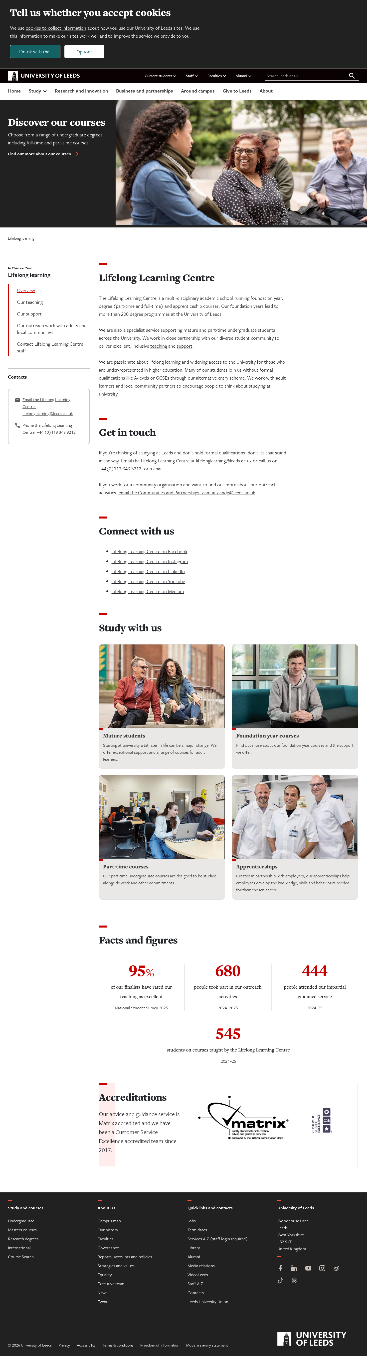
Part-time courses (126, 866)
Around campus (198, 90)
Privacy (64, 1345)
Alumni (241, 75)
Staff (189, 75)
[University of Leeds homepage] (44, 76)
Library (193, 1248)
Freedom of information (159, 1345)
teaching (158, 345)
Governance (108, 1248)
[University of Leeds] (318, 1339)
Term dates (197, 1230)
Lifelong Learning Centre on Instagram (150, 561)
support (184, 345)
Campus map (109, 1221)
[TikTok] (280, 1281)
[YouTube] (308, 1268)
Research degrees (23, 1239)
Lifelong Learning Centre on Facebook (149, 551)
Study (35, 90)
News (102, 1292)
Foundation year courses (267, 735)
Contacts (195, 1292)
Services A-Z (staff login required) (217, 1239)
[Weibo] (336, 1268)
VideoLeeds (197, 1274)
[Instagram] (322, 1268)
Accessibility (86, 1345)
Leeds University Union (207, 1301)
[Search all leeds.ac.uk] (352, 76)
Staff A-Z (195, 1283)
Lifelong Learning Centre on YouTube (148, 581)
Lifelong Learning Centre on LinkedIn (148, 571)
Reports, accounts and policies (125, 1256)
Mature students (124, 735)
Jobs (191, 1221)
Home (14, 90)
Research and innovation (81, 90)
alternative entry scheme (220, 377)
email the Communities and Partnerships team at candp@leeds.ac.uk (187, 492)
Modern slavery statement (207, 1345)
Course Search (21, 1256)
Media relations (201, 1265)
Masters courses (22, 1230)
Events (103, 1301)
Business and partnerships (144, 90)
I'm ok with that (35, 51)
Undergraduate (21, 1221)
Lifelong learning (21, 238)
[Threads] (294, 1281)
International (19, 1248)
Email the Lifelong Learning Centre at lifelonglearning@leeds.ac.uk (186, 460)
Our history (108, 1230)
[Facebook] (280, 1268)
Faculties (214, 75)
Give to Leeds (237, 90)
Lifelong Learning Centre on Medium (148, 591)
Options (84, 51)
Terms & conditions (118, 1345)
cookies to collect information (56, 27)
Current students (158, 75)
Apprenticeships (257, 866)
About (266, 90)
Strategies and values (116, 1265)
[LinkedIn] (294, 1268)
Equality (105, 1274)
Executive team (111, 1283)
